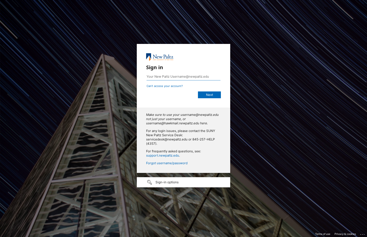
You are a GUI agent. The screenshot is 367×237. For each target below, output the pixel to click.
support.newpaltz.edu (162, 155)
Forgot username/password (167, 163)
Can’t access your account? (165, 86)
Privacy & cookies (345, 234)
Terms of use (322, 234)
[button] (183, 182)
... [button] (362, 233)
